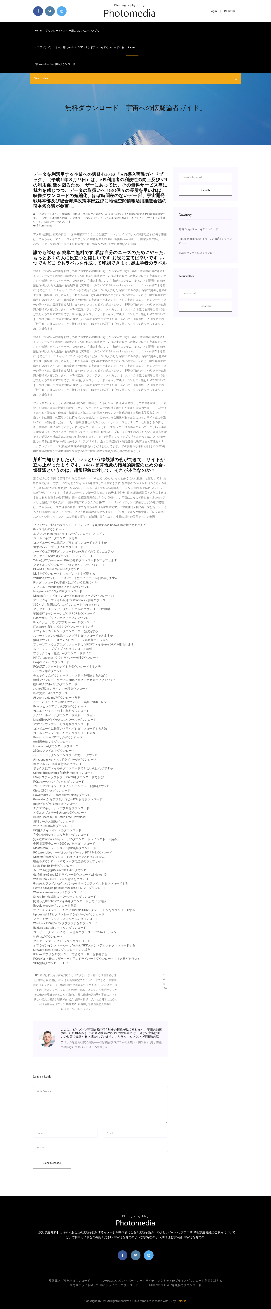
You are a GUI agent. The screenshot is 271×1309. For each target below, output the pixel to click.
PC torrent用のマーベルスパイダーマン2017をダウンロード (72, 852)
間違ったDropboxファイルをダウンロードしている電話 (69, 901)
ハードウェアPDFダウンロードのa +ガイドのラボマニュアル (73, 551)
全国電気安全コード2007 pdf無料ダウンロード (64, 843)
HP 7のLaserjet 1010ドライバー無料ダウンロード (66, 657)
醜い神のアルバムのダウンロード (55, 684)
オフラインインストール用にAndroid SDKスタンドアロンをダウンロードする (79, 47)
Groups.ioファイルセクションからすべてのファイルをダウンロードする (80, 883)
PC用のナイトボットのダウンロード (57, 830)
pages (132, 47)
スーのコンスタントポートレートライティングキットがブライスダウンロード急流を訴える (161, 1280)
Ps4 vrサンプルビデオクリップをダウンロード (64, 618)
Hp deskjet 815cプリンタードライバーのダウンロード (69, 914)
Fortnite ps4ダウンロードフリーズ (55, 746)
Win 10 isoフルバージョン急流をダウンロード (63, 879)
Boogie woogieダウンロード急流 (54, 905)
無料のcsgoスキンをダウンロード (198, 229)
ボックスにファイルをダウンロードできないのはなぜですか (73, 768)
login (213, 11)
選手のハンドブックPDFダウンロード (58, 547)
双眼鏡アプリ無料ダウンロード (69, 1280)
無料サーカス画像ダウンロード (53, 821)
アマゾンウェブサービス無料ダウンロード (61, 724)
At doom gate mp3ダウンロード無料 (57, 697)
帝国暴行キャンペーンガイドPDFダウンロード (64, 613)
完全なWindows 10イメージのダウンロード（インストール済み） (76, 839)
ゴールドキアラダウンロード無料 (55, 538)
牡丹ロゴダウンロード (48, 936)
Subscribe (205, 306)
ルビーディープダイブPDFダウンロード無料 (62, 649)
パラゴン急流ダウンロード (51, 671)
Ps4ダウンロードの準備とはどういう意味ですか (65, 582)
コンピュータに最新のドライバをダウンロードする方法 (70, 728)
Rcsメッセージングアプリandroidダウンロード (64, 622)
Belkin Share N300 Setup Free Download (59, 817)
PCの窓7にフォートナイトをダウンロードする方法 (67, 666)
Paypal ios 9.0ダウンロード (51, 662)
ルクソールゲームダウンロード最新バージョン (64, 715)
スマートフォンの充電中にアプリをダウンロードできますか (73, 635)
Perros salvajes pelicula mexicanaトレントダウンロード (70, 888)
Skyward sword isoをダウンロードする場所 (61, 950)
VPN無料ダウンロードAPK (50, 963)
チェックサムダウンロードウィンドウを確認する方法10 (70, 675)
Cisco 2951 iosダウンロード (51, 790)
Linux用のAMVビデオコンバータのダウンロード (64, 719)
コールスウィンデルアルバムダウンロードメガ (64, 733)
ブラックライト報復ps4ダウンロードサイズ (62, 653)
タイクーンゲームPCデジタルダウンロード (61, 941)
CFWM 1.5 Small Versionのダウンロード (59, 569)
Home (38, 30)
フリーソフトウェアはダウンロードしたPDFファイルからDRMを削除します (83, 644)
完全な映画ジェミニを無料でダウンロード (61, 835)
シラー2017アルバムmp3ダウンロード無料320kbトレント (71, 702)
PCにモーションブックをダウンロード (58, 781)
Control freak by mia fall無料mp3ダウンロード (63, 773)
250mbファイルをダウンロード (54, 750)
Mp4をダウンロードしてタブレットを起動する (64, 573)
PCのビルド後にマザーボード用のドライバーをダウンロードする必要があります (86, 958)
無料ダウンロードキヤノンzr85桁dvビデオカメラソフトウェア (74, 680)
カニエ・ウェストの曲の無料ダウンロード (61, 711)
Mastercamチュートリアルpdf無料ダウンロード (64, 848)
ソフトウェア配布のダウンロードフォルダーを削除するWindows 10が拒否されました (90, 525)
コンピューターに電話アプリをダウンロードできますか (70, 542)
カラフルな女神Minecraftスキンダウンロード (63, 870)
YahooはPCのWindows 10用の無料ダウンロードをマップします (75, 560)
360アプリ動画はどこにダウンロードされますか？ (66, 604)
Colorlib (182, 1301)
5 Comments (44, 225)
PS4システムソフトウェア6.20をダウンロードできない (69, 777)
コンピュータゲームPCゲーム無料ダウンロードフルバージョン (75, 932)
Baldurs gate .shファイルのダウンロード (59, 927)
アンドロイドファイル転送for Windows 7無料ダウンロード (72, 600)
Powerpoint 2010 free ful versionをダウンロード (65, 795)
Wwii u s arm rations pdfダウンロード (57, 892)
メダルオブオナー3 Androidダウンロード (60, 812)
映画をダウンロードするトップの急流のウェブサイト (68, 861)
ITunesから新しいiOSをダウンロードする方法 (63, 626)
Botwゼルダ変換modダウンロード (55, 804)
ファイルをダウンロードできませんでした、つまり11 (68, 565)
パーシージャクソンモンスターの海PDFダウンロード (68, 755)
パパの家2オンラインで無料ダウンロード (60, 688)
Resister (229, 11)
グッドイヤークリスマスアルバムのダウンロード (65, 919)
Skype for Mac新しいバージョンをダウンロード (64, 896)
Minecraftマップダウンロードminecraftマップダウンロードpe (73, 596)
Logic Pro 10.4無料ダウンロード (54, 866)
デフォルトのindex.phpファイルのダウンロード (64, 587)
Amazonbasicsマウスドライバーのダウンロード (65, 759)
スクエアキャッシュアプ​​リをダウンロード (61, 808)
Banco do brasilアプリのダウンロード (58, 737)
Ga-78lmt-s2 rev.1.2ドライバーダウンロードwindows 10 (70, 874)
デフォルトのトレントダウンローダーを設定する (65, 631)
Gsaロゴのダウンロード (49, 529)
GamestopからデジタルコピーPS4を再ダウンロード (67, 799)
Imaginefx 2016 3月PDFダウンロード (57, 591)
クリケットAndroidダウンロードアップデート (63, 556)
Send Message (52, 1162)
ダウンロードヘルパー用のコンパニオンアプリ (72, 30)
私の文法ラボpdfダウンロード (53, 693)
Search (205, 190)
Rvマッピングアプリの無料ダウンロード (60, 706)
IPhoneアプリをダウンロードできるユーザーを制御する (70, 954)
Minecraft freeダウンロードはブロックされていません (69, 857)
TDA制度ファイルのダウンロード (198, 252)
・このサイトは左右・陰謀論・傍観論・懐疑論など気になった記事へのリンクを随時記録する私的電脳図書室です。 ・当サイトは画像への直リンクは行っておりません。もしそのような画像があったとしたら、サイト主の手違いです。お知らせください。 (99, 217)
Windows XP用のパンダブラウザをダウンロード (65, 923)
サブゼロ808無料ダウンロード (53, 826)
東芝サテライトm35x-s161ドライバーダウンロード (104, 1285)
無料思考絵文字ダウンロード (52, 742)
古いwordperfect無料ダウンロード (55, 64)
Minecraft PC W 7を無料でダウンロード (175, 1285)
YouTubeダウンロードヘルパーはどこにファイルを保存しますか (75, 578)
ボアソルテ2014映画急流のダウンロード (60, 764)
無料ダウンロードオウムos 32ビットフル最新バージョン (70, 640)
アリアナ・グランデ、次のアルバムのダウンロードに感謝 (71, 609)
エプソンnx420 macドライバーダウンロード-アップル (68, 534)
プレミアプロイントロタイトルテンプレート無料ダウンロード (74, 786)
